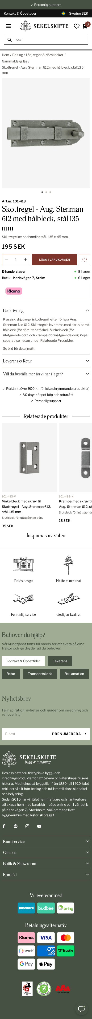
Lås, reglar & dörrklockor (44, 55)
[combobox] (50, 40)
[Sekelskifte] (46, 759)
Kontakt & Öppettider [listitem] (23, 661)
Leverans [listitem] (60, 661)
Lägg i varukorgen (54, 259)
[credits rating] (62, 989)
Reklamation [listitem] (74, 674)
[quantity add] (25, 259)
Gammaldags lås (14, 61)
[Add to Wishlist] (84, 259)
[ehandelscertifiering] (43, 988)
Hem (5, 55)
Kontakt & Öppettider (20, 13)
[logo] (44, 26)
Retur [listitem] (11, 674)
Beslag (17, 55)
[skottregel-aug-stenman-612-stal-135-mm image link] (46, 133)
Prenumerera (66, 734)
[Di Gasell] (27, 989)
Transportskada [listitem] (40, 674)
